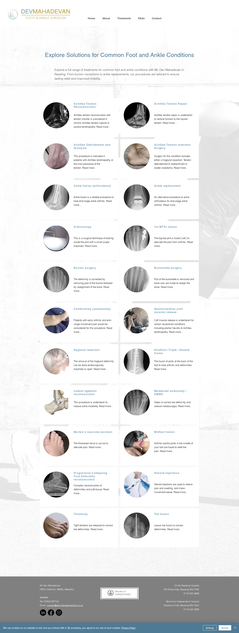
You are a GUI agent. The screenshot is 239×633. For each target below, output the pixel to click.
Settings (210, 627)
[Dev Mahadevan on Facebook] (51, 612)
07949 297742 (51, 601)
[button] (107, 18)
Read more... (103, 126)
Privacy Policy (128, 627)
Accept (224, 627)
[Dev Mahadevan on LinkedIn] (43, 612)
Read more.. (88, 167)
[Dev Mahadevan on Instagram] (59, 612)
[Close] (235, 627)
